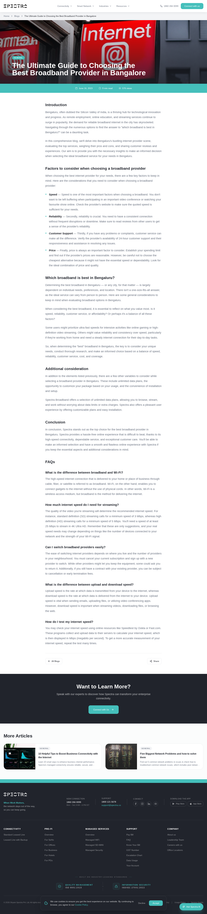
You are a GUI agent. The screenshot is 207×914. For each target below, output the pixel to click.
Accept (156, 903)
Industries (104, 6)
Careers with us (174, 845)
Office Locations (175, 850)
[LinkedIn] (149, 803)
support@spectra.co (111, 805)
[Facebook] (135, 803)
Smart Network (84, 6)
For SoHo (49, 840)
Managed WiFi (92, 840)
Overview (49, 834)
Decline (141, 903)
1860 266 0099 (74, 802)
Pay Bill (129, 834)
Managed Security (94, 850)
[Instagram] (142, 803)
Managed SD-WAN (94, 845)
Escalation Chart (134, 855)
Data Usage (132, 860)
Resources (121, 6)
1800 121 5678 (109, 802)
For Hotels (50, 855)
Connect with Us (101, 709)
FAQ (128, 840)
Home (6, 16)
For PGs (49, 860)
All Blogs (56, 661)
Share (156, 661)
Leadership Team (175, 840)
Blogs (17, 16)
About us (171, 834)
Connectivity (63, 6)
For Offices (50, 845)
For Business (51, 850)
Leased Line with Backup (16, 840)
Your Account (132, 865)
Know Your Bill (133, 845)
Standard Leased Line (14, 834)
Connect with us (192, 6)
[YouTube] (155, 803)
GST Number (132, 850)
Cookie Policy (81, 905)
